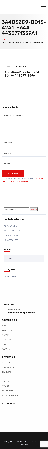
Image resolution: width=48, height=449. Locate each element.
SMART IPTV (7, 330)
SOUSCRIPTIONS (11, 235)
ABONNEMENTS (10, 226)
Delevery (6, 363)
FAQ (3, 377)
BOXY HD (5, 326)
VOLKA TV (6, 349)
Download (6, 372)
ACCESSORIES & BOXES (14, 231)
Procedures (7, 391)
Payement (6, 386)
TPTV (4, 344)
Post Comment (11, 173)
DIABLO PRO (7, 340)
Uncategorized (11, 240)
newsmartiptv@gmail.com (21, 312)
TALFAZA (5, 335)
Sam (8, 66)
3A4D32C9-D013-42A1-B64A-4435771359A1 (23, 73)
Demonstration (9, 367)
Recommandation (10, 395)
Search (34, 209)
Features (6, 381)
